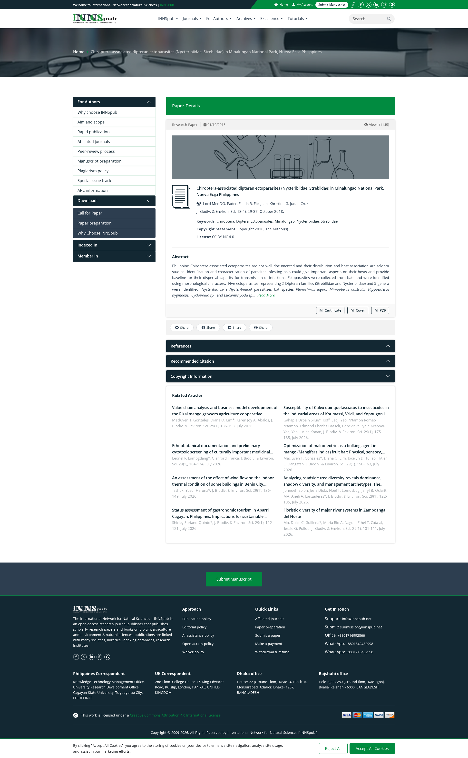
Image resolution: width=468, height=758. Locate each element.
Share (184, 327)
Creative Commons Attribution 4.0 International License (175, 715)
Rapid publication (94, 131)
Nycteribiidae (308, 221)
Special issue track (94, 180)
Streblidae (329, 221)
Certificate (333, 310)
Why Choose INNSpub (98, 233)
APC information (93, 190)
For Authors (89, 101)
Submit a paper (268, 635)
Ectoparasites (262, 221)
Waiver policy (193, 652)
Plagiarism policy (93, 171)
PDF (383, 310)
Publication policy (196, 618)
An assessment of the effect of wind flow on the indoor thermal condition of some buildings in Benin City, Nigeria (223, 484)
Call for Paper (90, 213)
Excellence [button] (269, 18)
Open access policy (198, 643)
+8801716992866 (351, 635)
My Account (304, 4)
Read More (266, 295)
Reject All (333, 748)
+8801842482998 (359, 643)
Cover (360, 310)
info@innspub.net (356, 618)
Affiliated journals (94, 141)
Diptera (242, 221)
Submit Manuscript (234, 579)
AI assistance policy (198, 635)
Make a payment (268, 643)
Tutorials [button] (296, 18)
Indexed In (87, 245)
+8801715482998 (359, 652)
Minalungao (285, 221)
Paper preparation (95, 223)
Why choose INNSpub (97, 112)
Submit (331, 4)
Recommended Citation (192, 361)
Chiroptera (225, 221)
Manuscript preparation (100, 161)
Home (283, 4)
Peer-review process (96, 151)
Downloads (88, 200)
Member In (88, 256)
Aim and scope (91, 122)
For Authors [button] (217, 18)
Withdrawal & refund (272, 652)
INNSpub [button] (166, 18)
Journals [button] (190, 18)
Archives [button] (244, 18)
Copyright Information (191, 376)
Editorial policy (194, 627)
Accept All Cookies (372, 748)
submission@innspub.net (361, 627)
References (181, 346)
